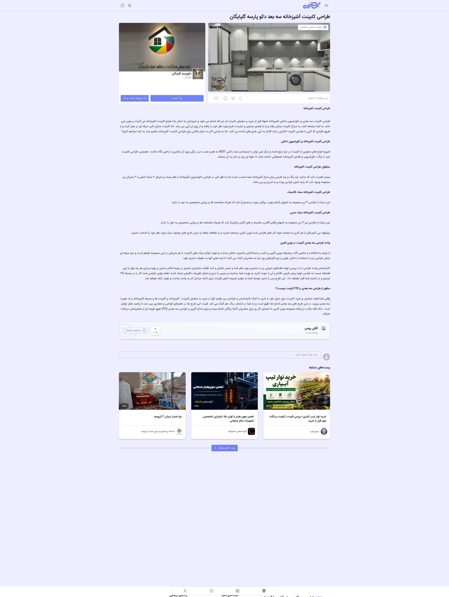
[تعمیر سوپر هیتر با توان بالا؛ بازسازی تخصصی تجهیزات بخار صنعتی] (224, 391)
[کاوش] (237, 591)
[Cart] (122, 5)
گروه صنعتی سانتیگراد (237, 431)
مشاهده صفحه (133, 330)
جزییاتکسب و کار (133, 98)
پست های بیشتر (227, 448)
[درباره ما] (211, 591)
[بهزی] (312, 5)
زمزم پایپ (314, 431)
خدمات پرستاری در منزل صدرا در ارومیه (157, 431)
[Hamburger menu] (326, 5)
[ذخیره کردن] (240, 98)
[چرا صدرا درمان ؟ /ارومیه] (152, 391)
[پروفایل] (185, 591)
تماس (175, 98)
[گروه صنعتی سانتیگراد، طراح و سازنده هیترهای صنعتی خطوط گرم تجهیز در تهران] (251, 431)
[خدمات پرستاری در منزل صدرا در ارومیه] (179, 431)
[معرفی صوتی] (264, 591)
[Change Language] (129, 5)
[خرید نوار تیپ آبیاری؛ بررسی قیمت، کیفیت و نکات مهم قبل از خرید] (296, 391)
